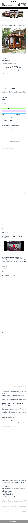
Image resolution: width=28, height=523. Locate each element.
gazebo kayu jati (8, 482)
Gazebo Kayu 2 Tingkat (24, 511)
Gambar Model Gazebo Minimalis (22, 506)
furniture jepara (12, 483)
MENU (25, 8)
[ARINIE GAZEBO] (14, 1)
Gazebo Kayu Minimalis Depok (5, 511)
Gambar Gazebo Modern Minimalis (14, 506)
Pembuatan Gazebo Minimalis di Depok (5, 506)
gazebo (3, 228)
